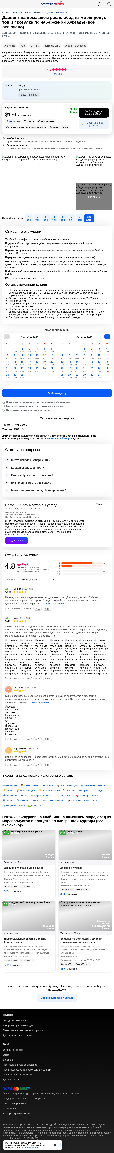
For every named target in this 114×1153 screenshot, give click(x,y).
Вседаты (89, 218)
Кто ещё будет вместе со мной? (32, 475)
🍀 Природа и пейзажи (41, 795)
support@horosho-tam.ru (20, 1113)
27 (52, 369)
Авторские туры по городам (18, 1025)
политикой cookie (29, 1147)
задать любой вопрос (59, 438)
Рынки (95, 795)
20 (52, 363)
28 (7, 376)
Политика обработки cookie (18, 1074)
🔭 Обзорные (69, 790)
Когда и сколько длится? (27, 467)
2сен (37, 218)
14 (7, 363)
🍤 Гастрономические (49, 790)
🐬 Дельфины (23, 800)
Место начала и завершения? (30, 460)
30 (22, 376)
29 (15, 376)
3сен (46, 218)
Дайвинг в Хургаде (71, 867)
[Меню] (5, 4)
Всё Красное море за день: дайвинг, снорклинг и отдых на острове (81, 940)
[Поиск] (109, 4)
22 (15, 369)
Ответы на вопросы (76, 45)
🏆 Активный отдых (25, 790)
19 (44, 363)
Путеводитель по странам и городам (23, 1030)
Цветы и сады (40, 800)
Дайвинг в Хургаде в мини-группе (23, 867)
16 (22, 363)
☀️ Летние (8, 790)
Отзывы (35, 45)
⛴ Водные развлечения (15, 795)
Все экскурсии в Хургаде (57, 998)
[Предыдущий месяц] (7, 336)
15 (15, 363)
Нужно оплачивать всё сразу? (31, 483)
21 (7, 369)
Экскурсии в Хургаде (43, 12)
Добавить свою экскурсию (17, 1035)
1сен (29, 218)
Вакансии (8, 1059)
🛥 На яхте (48, 785)
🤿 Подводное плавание (93, 785)
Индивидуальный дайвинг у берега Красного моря (25, 940)
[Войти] (100, 4)
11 (37, 356)
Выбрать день (52, 45)
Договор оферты (12, 1079)
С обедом (99, 790)
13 (52, 356)
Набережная (62, 12)
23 (22, 369)
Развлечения (90, 800)
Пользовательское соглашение (20, 1064)
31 (99, 376)
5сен (63, 218)
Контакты (12, 1108)
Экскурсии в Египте (21, 12)
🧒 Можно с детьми (30, 785)
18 (37, 363)
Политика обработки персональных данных (27, 1069)
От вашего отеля (64, 795)
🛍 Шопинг (8, 800)
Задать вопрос (29, 94)
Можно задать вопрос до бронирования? (38, 490)
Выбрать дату (57, 393)
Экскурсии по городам (15, 1020)
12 (44, 356)
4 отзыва (57, 73)
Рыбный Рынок (57, 800)
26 (44, 369)
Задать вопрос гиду (15, 1103)
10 (30, 356)
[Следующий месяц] (107, 336)
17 (30, 363)
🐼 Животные (74, 800)
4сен (54, 218)
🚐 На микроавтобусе (67, 785)
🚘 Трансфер (81, 795)
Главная (6, 12)
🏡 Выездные (34, 805)
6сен (71, 218)
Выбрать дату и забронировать (93, 112)
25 (37, 369)
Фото (23, 45)
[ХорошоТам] (52, 4)
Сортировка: (11, 579)
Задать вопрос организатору (95, 124)
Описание (9, 45)
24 (30, 369)
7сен (80, 218)
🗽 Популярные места (14, 805)
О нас (6, 1054)
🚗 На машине (10, 785)
